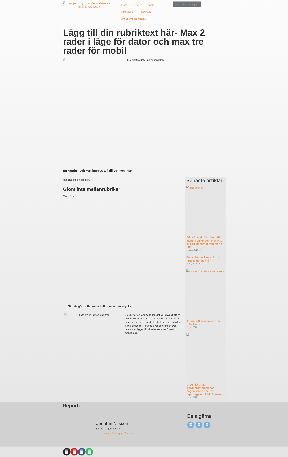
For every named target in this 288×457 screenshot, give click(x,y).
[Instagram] (66, 452)
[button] (190, 425)
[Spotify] (89, 452)
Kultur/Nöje (127, 11)
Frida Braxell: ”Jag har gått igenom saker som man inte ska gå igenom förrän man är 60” (205, 242)
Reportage (146, 11)
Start (124, 4)
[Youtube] (74, 452)
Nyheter (137, 4)
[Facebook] (82, 452)
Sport (151, 4)
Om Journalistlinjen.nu (133, 18)
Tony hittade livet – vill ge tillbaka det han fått (202, 259)
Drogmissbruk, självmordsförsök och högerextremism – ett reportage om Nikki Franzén (204, 389)
